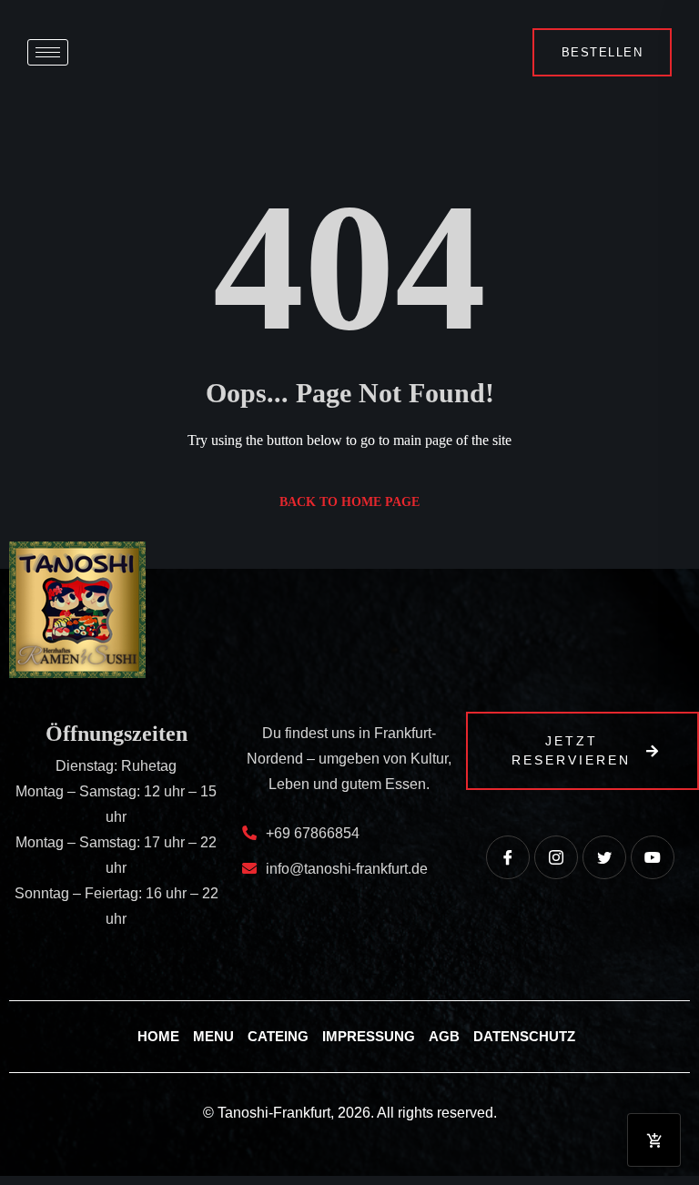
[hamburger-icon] (47, 52)
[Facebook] (508, 857)
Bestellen (602, 52)
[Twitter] (604, 857)
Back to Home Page (349, 502)
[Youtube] (652, 857)
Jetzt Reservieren (571, 750)
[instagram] (556, 857)
